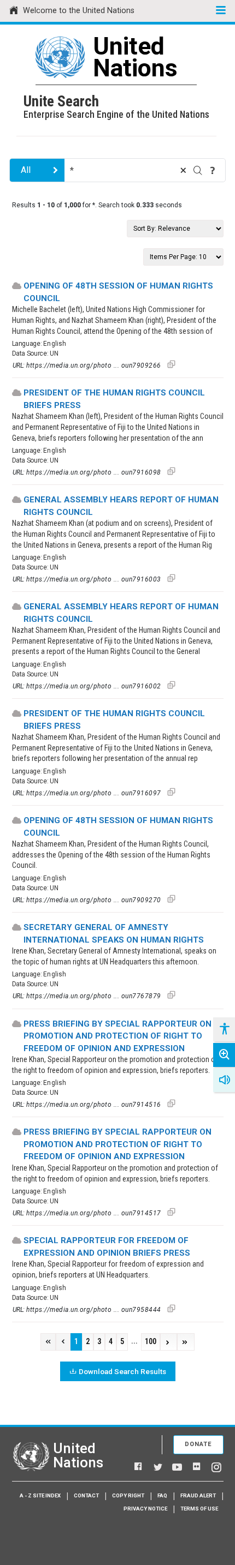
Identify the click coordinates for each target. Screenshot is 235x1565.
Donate (198, 1444)
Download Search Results (122, 1371)
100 (150, 1341)
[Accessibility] (224, 1029)
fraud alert (198, 1495)
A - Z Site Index (40, 1495)
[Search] (197, 170)
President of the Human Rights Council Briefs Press (114, 399)
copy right (128, 1495)
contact (86, 1495)
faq (162, 1495)
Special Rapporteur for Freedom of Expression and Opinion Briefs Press (107, 1247)
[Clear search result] (183, 170)
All (26, 170)
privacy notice (145, 1509)
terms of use (199, 1509)
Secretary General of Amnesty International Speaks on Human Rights (114, 933)
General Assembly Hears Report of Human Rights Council (121, 506)
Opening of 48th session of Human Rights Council (118, 292)
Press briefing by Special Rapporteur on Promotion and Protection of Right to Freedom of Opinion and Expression (118, 1036)
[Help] (212, 170)
